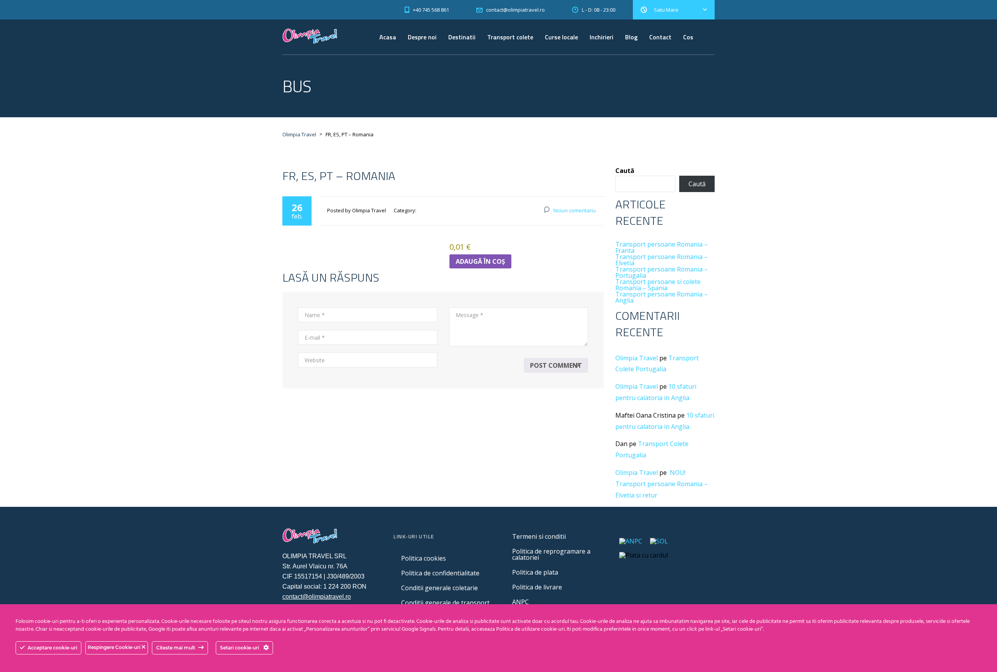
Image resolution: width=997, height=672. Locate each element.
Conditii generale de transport (445, 602)
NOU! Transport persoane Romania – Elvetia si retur (661, 483)
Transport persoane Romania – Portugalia (661, 272)
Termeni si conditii (539, 536)
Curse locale (561, 37)
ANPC (520, 602)
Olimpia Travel (636, 358)
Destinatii (462, 37)
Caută (624, 171)
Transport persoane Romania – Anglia (661, 297)
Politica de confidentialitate (440, 573)
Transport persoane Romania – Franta (661, 247)
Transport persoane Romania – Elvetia (661, 259)
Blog (631, 37)
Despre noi (422, 37)
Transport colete (510, 37)
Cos (688, 37)
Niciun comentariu (574, 210)
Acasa (387, 37)
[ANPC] (630, 540)
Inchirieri (601, 37)
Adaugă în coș (480, 261)
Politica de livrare (537, 587)
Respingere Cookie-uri (114, 647)
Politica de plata (535, 572)
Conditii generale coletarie (439, 588)
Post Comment (556, 365)
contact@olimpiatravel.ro (316, 596)
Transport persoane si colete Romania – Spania (658, 284)
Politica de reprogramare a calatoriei (551, 554)
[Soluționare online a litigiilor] (659, 540)
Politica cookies (423, 558)
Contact (660, 37)
